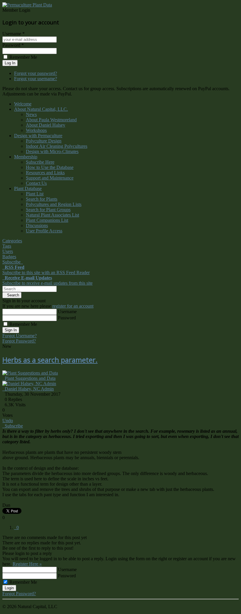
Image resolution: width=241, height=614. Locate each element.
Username (67, 311)
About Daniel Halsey (45, 125)
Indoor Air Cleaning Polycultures (56, 146)
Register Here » (27, 563)
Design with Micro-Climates (52, 151)
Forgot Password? (19, 340)
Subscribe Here (40, 162)
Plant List (34, 193)
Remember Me (23, 324)
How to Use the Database (49, 167)
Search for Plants (41, 199)
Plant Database (28, 188)
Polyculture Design (43, 140)
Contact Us (36, 183)
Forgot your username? (35, 78)
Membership (25, 156)
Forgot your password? (35, 73)
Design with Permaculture (38, 135)
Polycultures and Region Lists (53, 204)
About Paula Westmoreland (51, 119)
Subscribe (12, 425)
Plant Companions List (47, 220)
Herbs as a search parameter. (50, 360)
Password (67, 317)
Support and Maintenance (49, 177)
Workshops (36, 130)
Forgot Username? (19, 335)
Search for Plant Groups (48, 209)
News (31, 114)
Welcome (22, 103)
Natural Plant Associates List (52, 214)
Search (12, 295)
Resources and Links (45, 172)
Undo (7, 420)
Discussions (37, 225)
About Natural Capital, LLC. (41, 109)
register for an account (72, 305)
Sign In (11, 330)
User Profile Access (44, 230)
